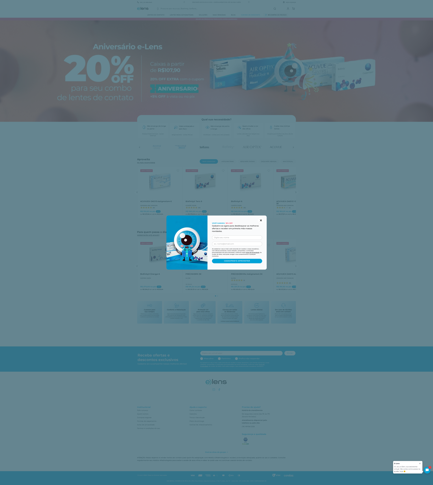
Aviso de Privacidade (252, 252)
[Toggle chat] (427, 470)
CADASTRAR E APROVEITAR (237, 261)
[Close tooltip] (419, 463)
